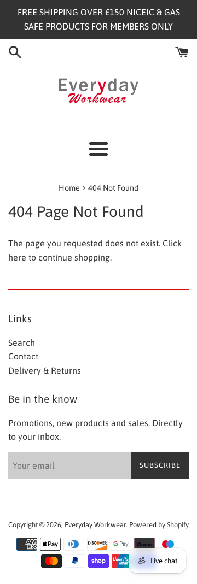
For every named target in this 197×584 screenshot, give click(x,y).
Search (21, 342)
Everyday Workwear (95, 525)
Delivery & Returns (44, 370)
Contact (23, 356)
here (17, 257)
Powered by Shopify (159, 525)
